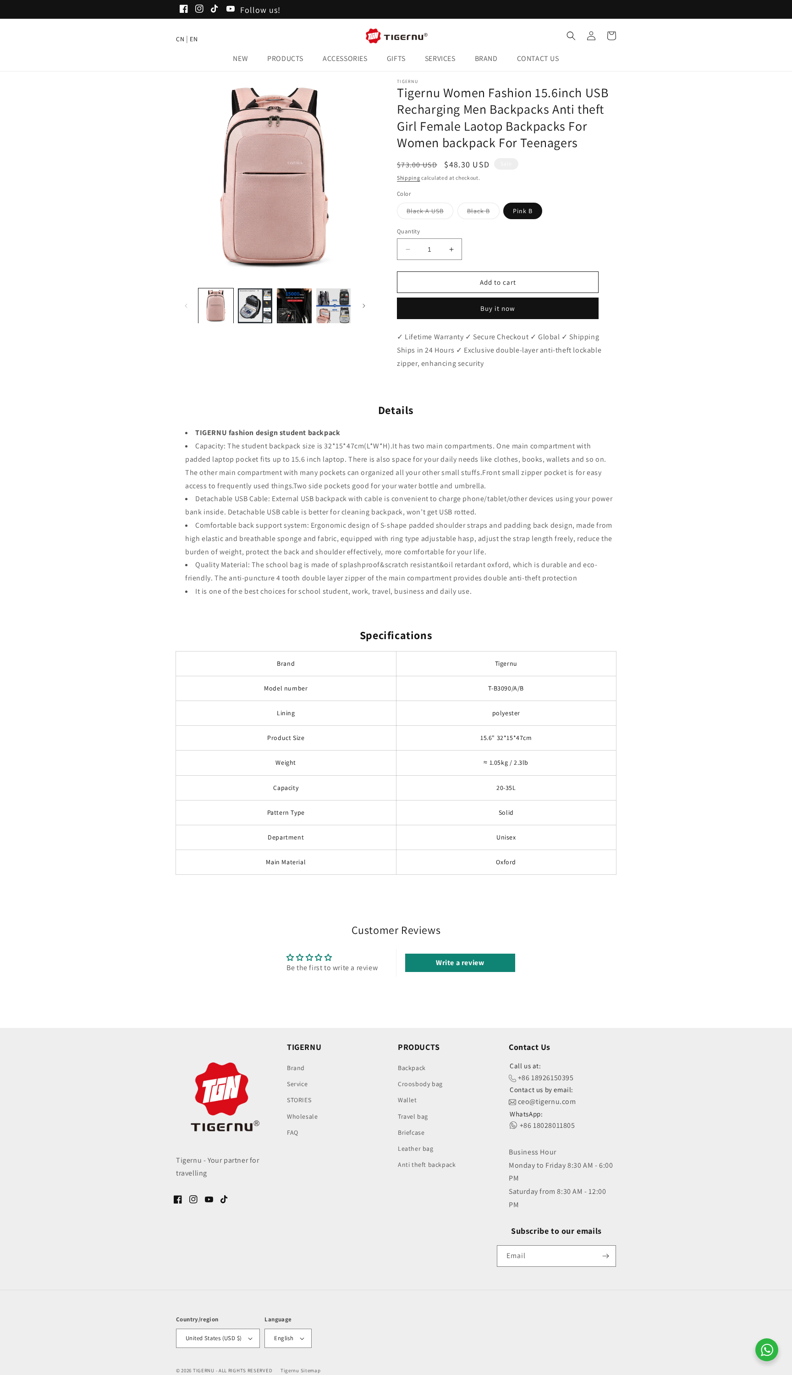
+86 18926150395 (545, 1077)
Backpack (412, 1068)
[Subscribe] (605, 1256)
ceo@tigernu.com (546, 1101)
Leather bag (416, 1148)
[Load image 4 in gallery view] (294, 305)
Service (297, 1084)
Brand (296, 1068)
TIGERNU (203, 1370)
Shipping (408, 177)
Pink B (523, 211)
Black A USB (430, 212)
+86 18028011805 (546, 1125)
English (283, 1338)
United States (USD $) (214, 1338)
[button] (243, 59)
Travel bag (413, 1116)
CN (180, 39)
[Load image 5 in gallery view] (333, 305)
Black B (483, 212)
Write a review (460, 962)
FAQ (292, 1132)
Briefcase (411, 1132)
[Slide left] (186, 305)
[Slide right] (364, 305)
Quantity (408, 231)
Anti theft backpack (427, 1164)
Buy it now (497, 308)
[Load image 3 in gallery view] (255, 305)
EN (194, 39)
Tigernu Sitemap (300, 1370)
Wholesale (302, 1116)
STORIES (299, 1100)
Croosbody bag (420, 1084)
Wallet (407, 1100)
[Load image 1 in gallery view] (215, 305)
